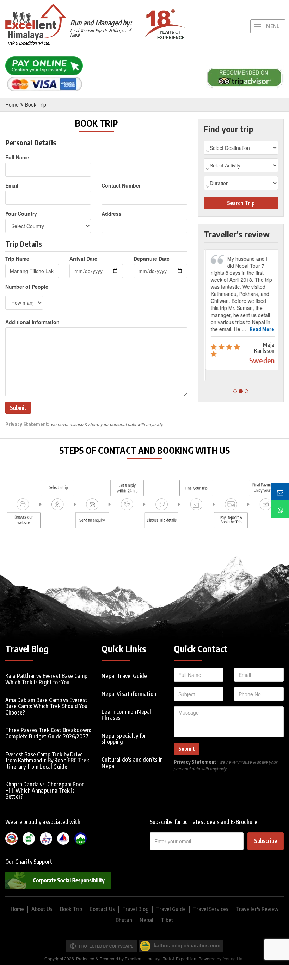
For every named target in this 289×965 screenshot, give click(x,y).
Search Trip (240, 203)
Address (112, 213)
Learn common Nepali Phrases (127, 715)
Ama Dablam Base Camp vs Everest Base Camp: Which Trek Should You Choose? (46, 706)
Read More (260, 329)
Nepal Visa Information (129, 693)
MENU (273, 26)
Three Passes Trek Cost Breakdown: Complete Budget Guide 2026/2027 (48, 733)
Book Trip (35, 104)
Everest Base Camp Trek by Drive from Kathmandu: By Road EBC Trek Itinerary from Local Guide (47, 760)
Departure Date (152, 258)
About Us (42, 909)
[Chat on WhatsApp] (280, 509)
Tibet (167, 919)
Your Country (21, 213)
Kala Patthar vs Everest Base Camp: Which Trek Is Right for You (46, 679)
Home (12, 104)
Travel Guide (171, 909)
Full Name (17, 157)
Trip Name (17, 258)
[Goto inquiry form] (280, 491)
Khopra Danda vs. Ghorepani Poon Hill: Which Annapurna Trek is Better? (45, 790)
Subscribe (265, 840)
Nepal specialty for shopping (124, 738)
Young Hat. (234, 958)
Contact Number (121, 185)
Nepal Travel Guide (124, 675)
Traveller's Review (257, 909)
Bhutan (124, 919)
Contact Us (102, 909)
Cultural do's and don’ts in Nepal (132, 762)
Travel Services (210, 909)
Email (11, 185)
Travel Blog (135, 909)
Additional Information (32, 321)
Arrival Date (83, 258)
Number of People (26, 286)
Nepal (146, 919)
